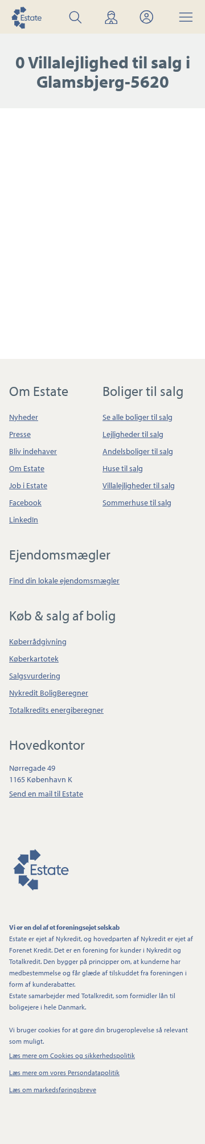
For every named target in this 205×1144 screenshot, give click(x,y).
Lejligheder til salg (132, 434)
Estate (40, 867)
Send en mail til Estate (46, 793)
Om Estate (26, 468)
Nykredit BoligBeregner (48, 693)
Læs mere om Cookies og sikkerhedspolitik (72, 1055)
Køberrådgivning (38, 641)
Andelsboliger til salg (137, 451)
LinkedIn (23, 519)
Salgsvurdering (34, 676)
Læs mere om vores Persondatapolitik (64, 1072)
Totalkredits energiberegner (56, 710)
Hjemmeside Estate (26, 17)
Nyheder (23, 417)
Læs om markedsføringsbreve (52, 1089)
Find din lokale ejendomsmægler (64, 580)
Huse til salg (122, 468)
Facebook (25, 502)
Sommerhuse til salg (136, 502)
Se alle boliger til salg (137, 417)
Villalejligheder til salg (138, 485)
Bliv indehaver (33, 451)
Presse (20, 434)
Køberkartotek (34, 658)
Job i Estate (28, 485)
